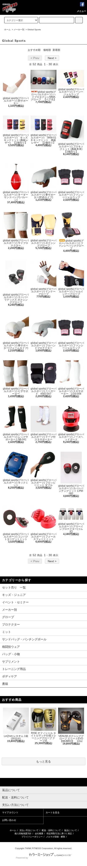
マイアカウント (10, 812)
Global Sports (34, 29)
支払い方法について (28, 830)
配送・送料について (51, 830)
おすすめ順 (34, 49)
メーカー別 (19, 29)
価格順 (47, 49)
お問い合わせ (9, 820)
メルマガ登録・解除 (55, 837)
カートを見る (53, 812)
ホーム (7, 29)
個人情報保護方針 (23, 833)
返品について (70, 830)
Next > (52, 58)
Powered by (22, 857)
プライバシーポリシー (32, 837)
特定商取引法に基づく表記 (59, 833)
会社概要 (39, 833)
